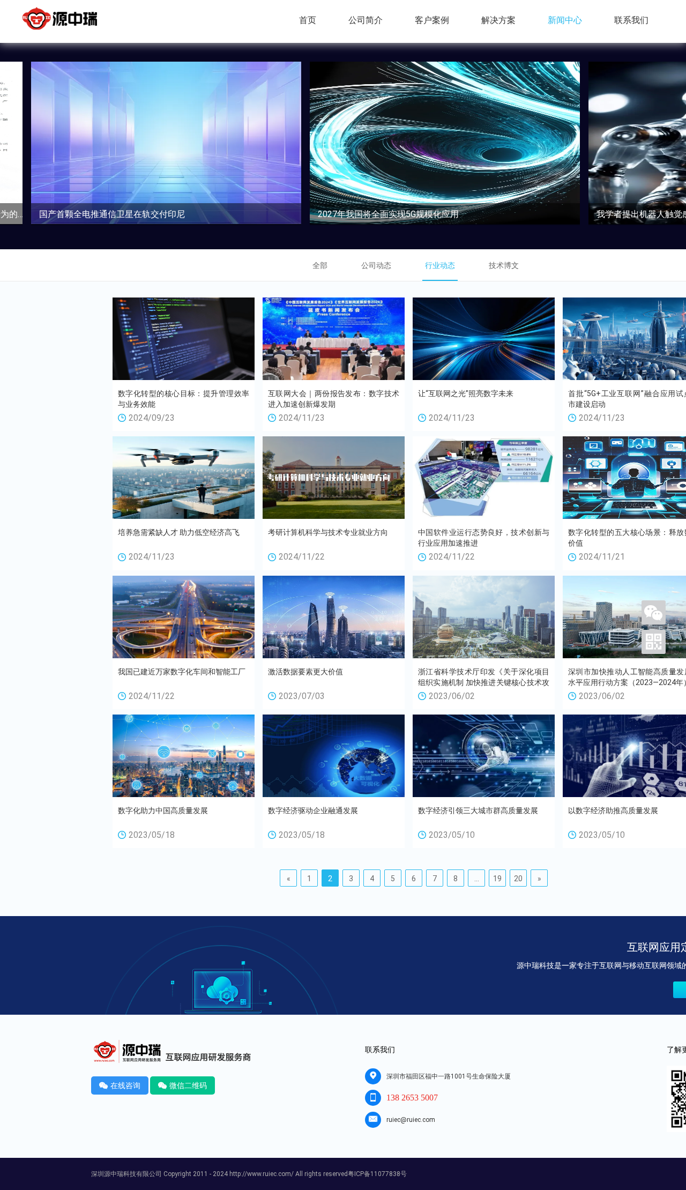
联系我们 (631, 20)
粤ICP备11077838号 (377, 1174)
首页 (307, 20)
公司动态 (376, 265)
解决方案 (498, 20)
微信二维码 (182, 1085)
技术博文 (504, 265)
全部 (319, 265)
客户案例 (432, 20)
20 (518, 878)
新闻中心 (565, 20)
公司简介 (365, 20)
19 (497, 878)
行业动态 (440, 265)
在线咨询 (119, 1085)
